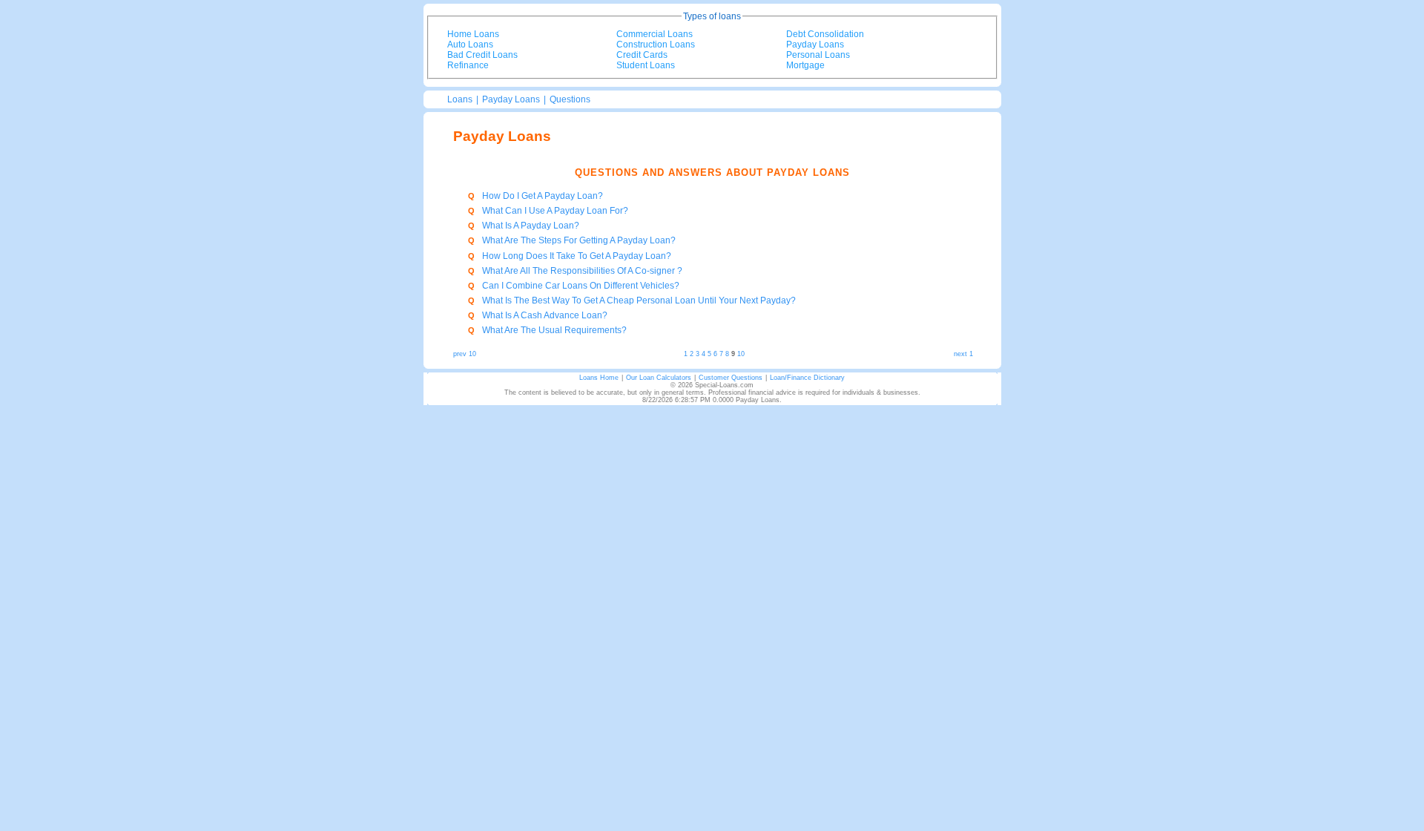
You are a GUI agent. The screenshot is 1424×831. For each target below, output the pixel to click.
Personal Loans (818, 55)
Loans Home (599, 377)
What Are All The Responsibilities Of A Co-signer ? (582, 271)
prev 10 (464, 354)
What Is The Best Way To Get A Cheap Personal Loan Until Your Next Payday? (639, 300)
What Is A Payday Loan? (530, 225)
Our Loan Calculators (658, 377)
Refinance (468, 65)
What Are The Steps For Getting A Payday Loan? (579, 240)
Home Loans (473, 34)
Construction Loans (655, 44)
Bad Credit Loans (482, 55)
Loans (459, 99)
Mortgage (805, 65)
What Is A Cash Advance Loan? (544, 315)
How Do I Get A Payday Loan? (542, 196)
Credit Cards (642, 55)
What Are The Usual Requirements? (554, 330)
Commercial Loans (654, 34)
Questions (570, 99)
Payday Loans (815, 44)
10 (741, 354)
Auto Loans (470, 44)
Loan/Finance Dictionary (807, 377)
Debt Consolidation (825, 34)
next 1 (963, 354)
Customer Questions (730, 377)
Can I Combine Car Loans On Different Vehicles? (580, 285)
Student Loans (645, 65)
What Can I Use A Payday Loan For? (555, 211)
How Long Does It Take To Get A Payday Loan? (576, 256)
